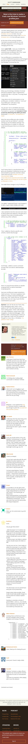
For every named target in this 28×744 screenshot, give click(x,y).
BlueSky (18, 345)
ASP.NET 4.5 (16, 728)
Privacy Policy (5, 714)
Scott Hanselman (14, 2)
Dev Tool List (5, 718)
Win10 (14, 25)
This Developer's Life (16, 716)
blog (8, 4)
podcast (12, 4)
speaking (23, 4)
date (19, 10)
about (4, 4)
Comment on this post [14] (17, 22)
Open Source (9, 25)
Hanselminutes (14, 714)
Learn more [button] (5, 737)
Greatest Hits (5, 716)
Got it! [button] (14, 741)
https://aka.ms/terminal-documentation (12, 177)
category (15, 10)
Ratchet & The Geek (15, 718)
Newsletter (17, 339)
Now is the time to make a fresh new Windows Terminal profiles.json (14, 16)
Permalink (18, 346)
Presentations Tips (6, 731)
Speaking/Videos (6, 728)
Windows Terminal (6, 34)
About (13, 339)
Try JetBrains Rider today (12, 318)
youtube (18, 4)
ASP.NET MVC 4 (16, 731)
